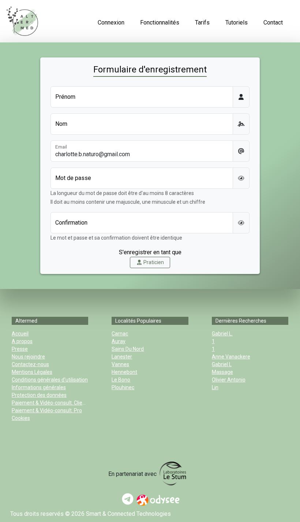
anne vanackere (231, 357)
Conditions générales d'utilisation (50, 380)
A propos (22, 341)
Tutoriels (236, 22)
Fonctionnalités (159, 22)
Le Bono (121, 380)
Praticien (153, 262)
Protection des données (39, 395)
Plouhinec (123, 387)
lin (215, 387)
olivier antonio (228, 380)
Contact (273, 22)
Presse (20, 349)
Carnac (120, 334)
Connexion (111, 22)
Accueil (20, 334)
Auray (118, 341)
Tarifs (202, 22)
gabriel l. (222, 334)
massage (222, 372)
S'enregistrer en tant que (150, 252)
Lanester (122, 357)
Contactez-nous (30, 364)
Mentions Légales (32, 372)
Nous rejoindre (28, 357)
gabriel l (222, 364)
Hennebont (124, 372)
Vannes (120, 364)
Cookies (21, 418)
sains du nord (128, 349)
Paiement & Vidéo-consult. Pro (47, 410)
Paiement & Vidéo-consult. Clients (51, 403)
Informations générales (39, 387)
